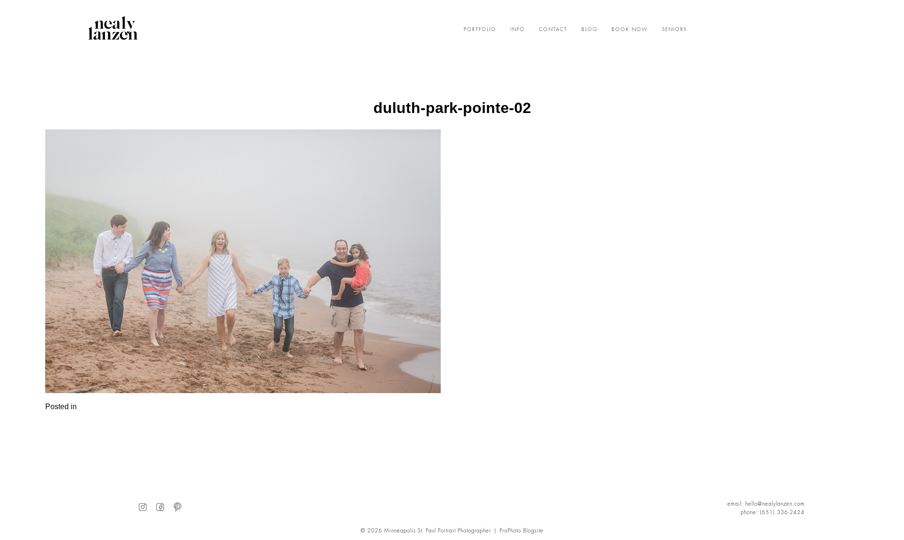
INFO (517, 29)
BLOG (589, 29)
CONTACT (553, 29)
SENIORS (674, 29)
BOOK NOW (630, 29)
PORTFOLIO (480, 29)
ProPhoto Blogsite (521, 530)
